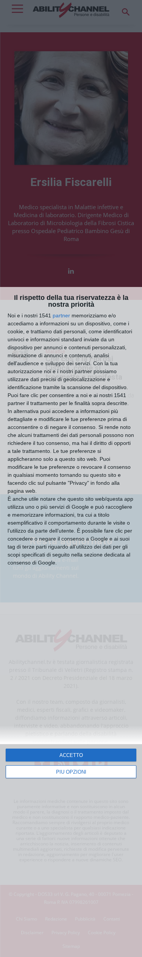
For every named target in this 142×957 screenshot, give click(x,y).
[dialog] (71, 622)
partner (61, 315)
